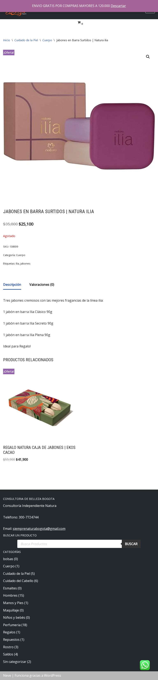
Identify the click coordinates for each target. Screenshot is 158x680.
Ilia (17, 263)
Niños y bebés (14, 617)
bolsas (8, 559)
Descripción (12, 284)
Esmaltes (10, 588)
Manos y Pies (13, 603)
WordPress (52, 675)
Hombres (10, 595)
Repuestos (11, 639)
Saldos (8, 654)
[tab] (12, 285)
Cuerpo (47, 40)
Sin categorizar (14, 661)
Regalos (9, 632)
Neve (7, 675)
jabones (25, 263)
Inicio (6, 40)
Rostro (8, 647)
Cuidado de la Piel (26, 40)
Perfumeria (12, 625)
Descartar (118, 6)
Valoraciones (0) (41, 284)
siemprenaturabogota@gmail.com (39, 528)
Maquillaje (11, 610)
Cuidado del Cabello (18, 580)
